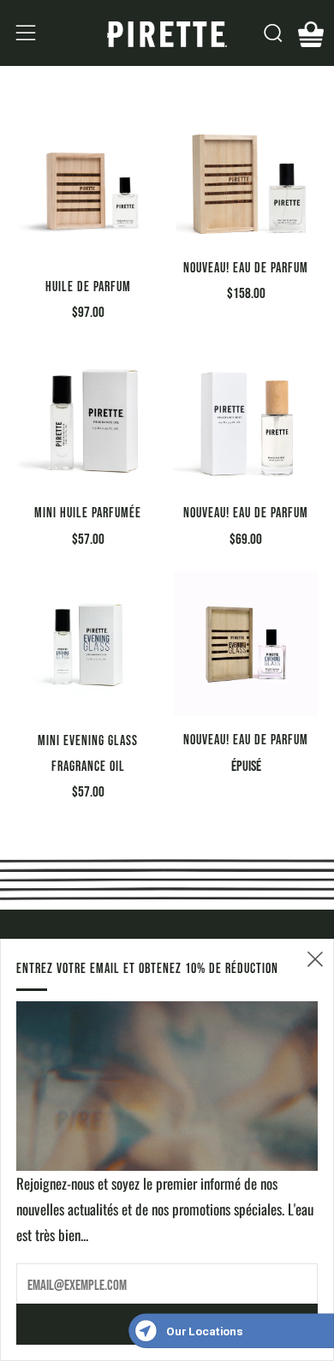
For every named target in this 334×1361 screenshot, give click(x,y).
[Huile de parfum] (88, 190)
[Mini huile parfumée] (88, 417)
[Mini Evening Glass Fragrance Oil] (88, 644)
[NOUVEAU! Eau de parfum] (246, 180)
